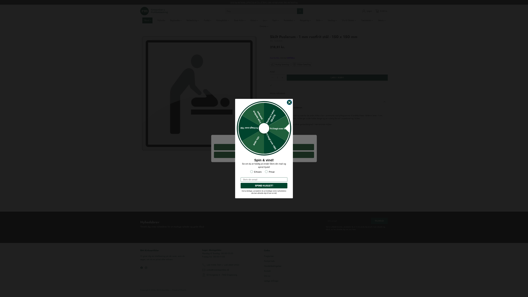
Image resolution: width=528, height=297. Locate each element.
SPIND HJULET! (264, 185)
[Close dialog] (289, 102)
